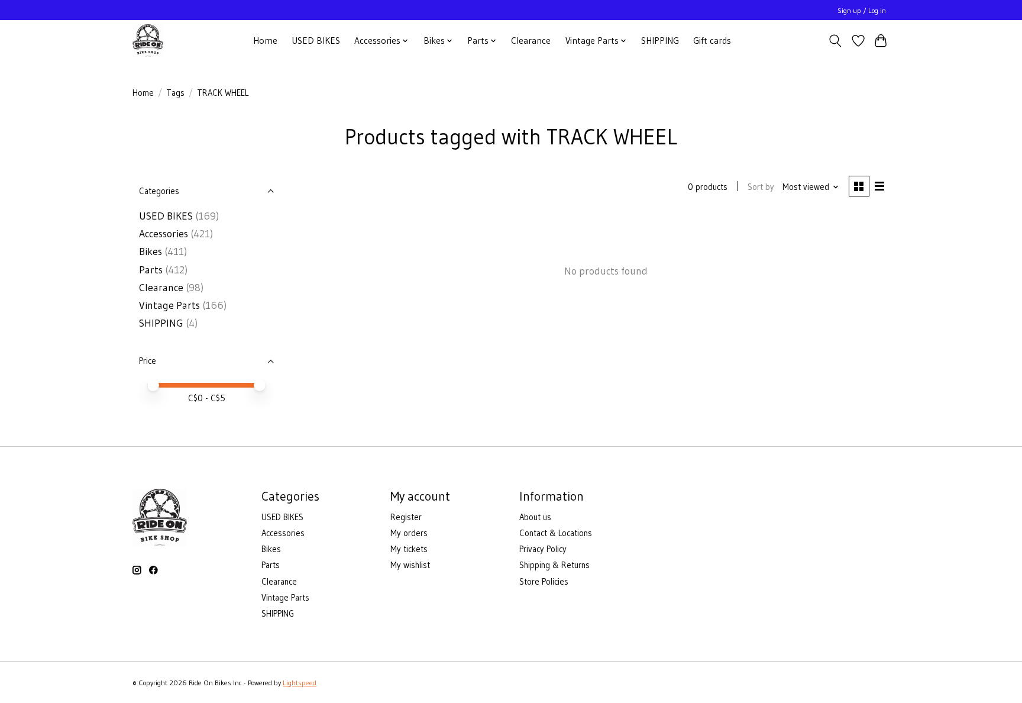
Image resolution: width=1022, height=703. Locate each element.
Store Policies (543, 581)
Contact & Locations (555, 533)
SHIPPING (660, 40)
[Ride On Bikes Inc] (147, 40)
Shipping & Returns (554, 565)
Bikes (150, 251)
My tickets (409, 549)
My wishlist (410, 565)
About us (535, 517)
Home (265, 40)
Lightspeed (299, 682)
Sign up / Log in (861, 10)
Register (406, 517)
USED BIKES (316, 40)
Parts (151, 269)
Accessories (163, 233)
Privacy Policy (543, 549)
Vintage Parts (169, 305)
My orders (409, 533)
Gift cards (712, 40)
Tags (175, 93)
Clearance (531, 40)
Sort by (761, 187)
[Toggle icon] (835, 40)
